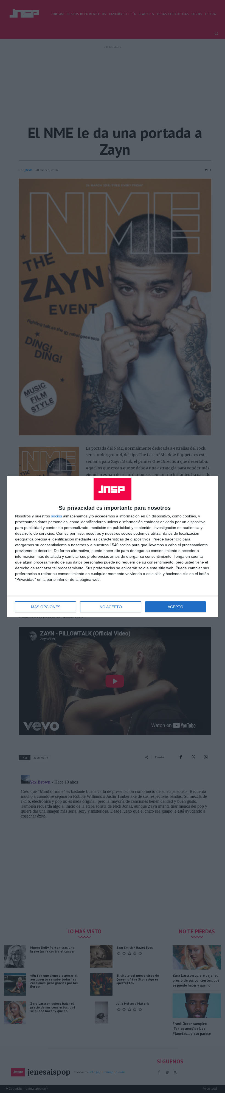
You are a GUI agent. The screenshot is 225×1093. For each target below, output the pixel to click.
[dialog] (112, 546)
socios (56, 516)
